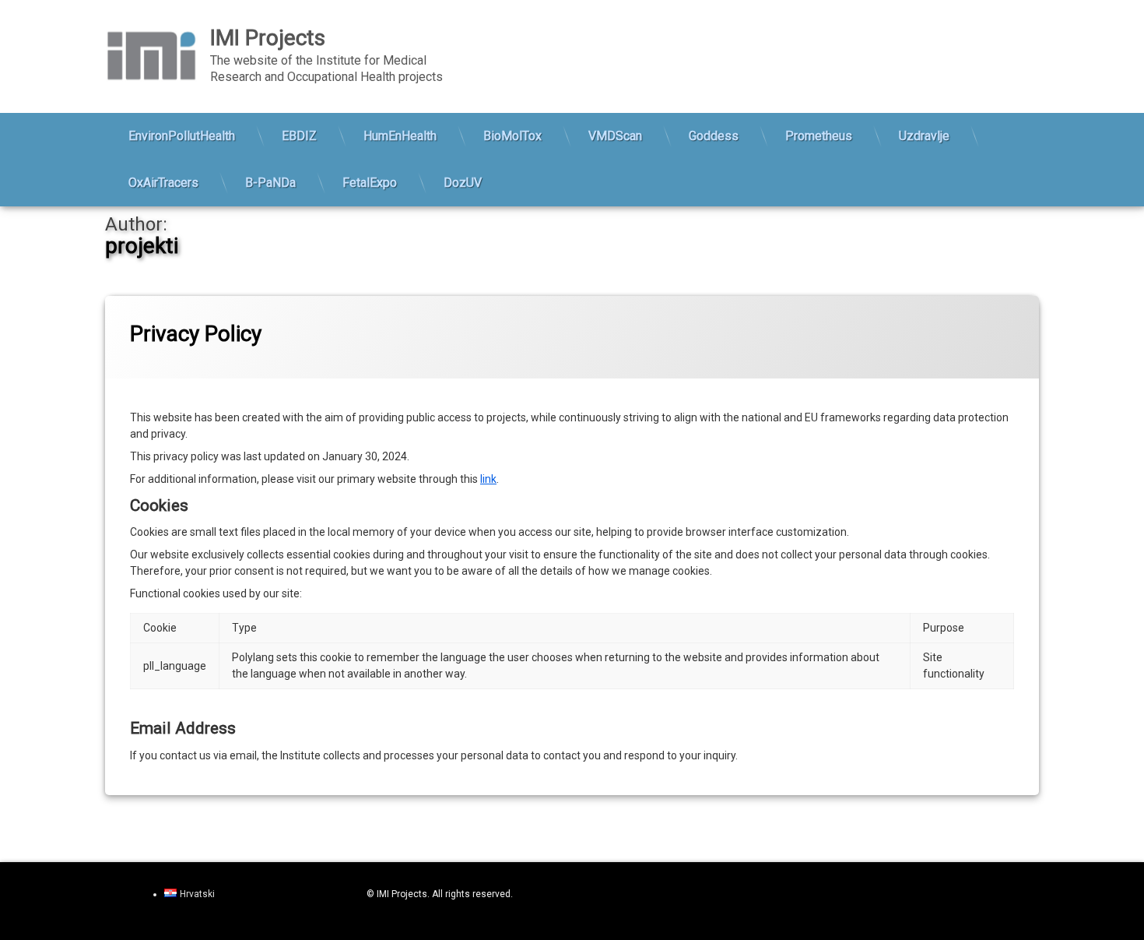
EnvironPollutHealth (181, 136)
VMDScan (615, 136)
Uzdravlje (924, 136)
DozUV (463, 182)
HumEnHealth (400, 136)
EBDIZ (299, 136)
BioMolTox (512, 136)
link (488, 479)
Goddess (714, 136)
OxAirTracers (163, 182)
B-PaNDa (270, 182)
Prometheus (818, 136)
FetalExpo (369, 182)
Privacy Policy (195, 334)
